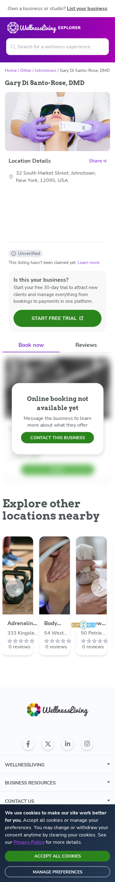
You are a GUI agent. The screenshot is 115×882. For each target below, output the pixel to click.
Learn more (88, 262)
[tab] (30, 345)
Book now (31, 345)
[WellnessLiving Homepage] (57, 710)
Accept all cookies (57, 856)
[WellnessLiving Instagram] (87, 743)
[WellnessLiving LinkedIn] (67, 743)
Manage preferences (57, 872)
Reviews (86, 345)
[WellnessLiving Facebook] (28, 743)
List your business (87, 8)
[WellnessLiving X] (48, 743)
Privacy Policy (28, 842)
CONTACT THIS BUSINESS (57, 438)
